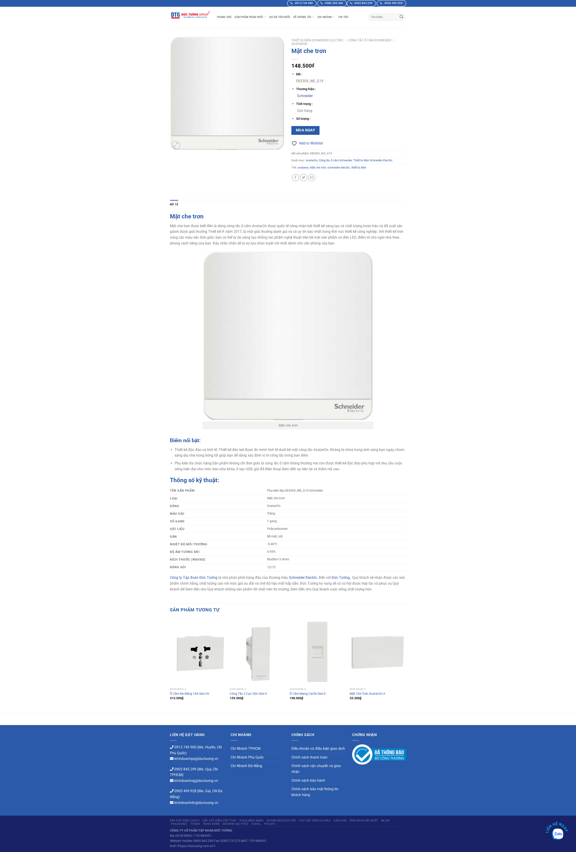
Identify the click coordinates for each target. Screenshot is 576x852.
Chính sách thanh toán (309, 757)
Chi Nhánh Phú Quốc (247, 757)
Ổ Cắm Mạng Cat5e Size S (308, 694)
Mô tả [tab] (174, 204)
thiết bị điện (358, 167)
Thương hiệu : (306, 89)
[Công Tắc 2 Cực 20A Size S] (257, 652)
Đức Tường (341, 577)
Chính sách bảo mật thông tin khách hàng (314, 792)
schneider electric (338, 167)
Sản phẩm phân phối (248, 17)
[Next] (404, 665)
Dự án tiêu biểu (279, 17)
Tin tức (343, 17)
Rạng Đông (211, 823)
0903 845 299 (185, 769)
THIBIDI (195, 823)
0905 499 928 (185, 791)
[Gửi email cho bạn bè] (311, 177)
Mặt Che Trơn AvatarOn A (367, 694)
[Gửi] (401, 17)
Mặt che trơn (318, 167)
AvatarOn (299, 44)
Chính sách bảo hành (308, 780)
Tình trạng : (304, 104)
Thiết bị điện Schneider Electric (317, 40)
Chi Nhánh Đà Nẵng (246, 766)
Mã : (299, 74)
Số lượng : (303, 119)
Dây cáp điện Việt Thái (219, 820)
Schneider (305, 96)
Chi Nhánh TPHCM (246, 748)
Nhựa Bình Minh (251, 820)
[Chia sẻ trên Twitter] (303, 177)
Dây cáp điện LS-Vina (314, 820)
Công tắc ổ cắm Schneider (369, 40)
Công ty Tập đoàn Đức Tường (193, 577)
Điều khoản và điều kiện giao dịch (318, 748)
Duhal (256, 823)
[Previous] (170, 665)
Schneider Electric (303, 577)
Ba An (385, 820)
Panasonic (179, 823)
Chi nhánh (324, 17)
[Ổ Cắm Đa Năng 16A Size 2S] (197, 652)
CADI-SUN (340, 820)
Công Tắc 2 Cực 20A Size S (248, 694)
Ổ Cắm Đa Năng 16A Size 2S (189, 694)
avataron (303, 167)
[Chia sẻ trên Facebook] (295, 177)
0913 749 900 (185, 747)
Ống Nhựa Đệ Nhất (364, 820)
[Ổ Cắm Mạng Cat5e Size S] (317, 652)
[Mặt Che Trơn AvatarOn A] (377, 652)
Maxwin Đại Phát (235, 823)
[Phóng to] (175, 145)
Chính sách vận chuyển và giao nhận (316, 769)
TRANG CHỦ (224, 17)
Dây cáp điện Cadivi (185, 820)
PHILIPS (269, 823)
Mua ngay (305, 130)
